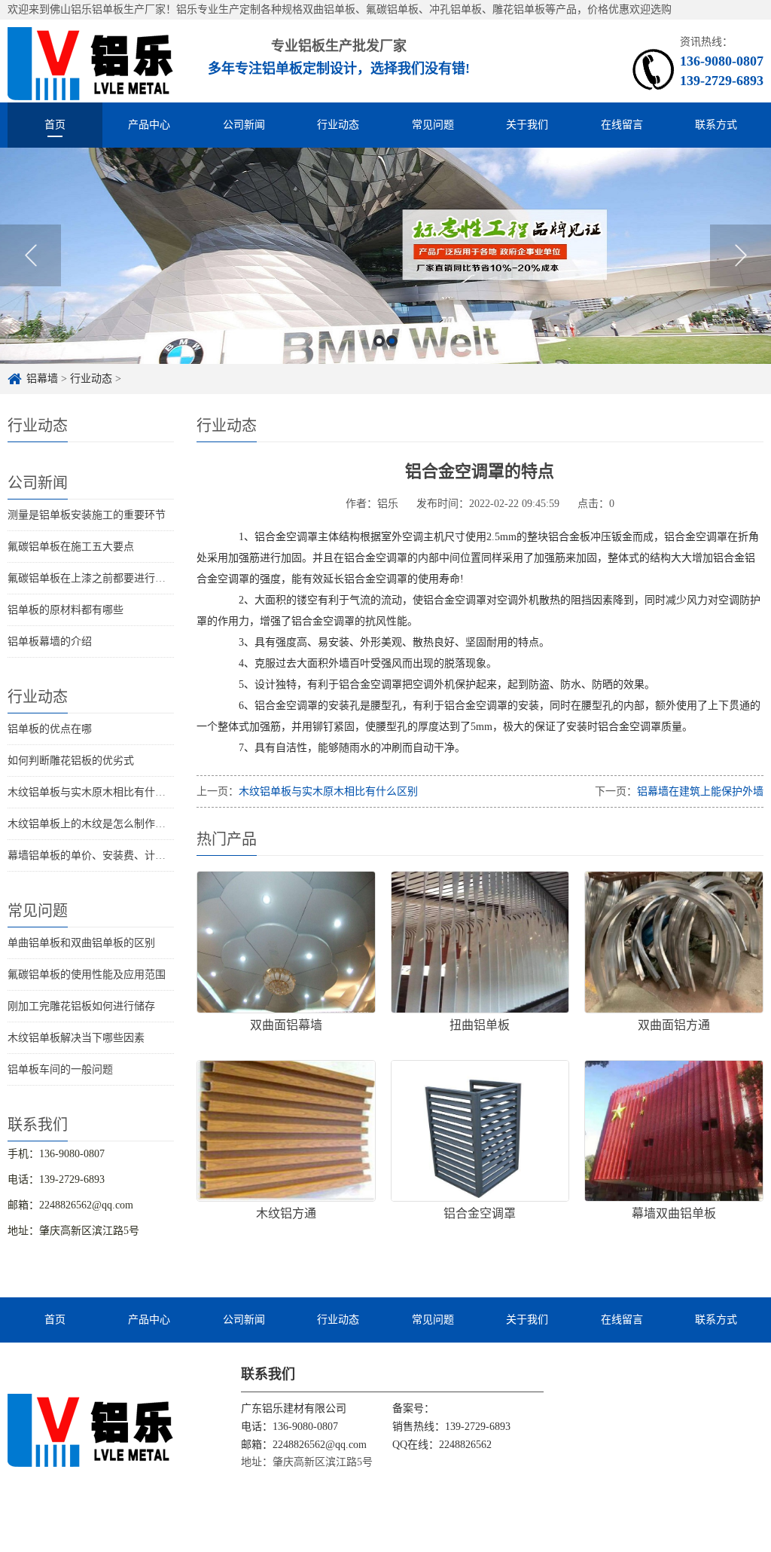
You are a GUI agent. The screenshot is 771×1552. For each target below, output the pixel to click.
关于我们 (527, 124)
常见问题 (433, 124)
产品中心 (149, 124)
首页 (55, 124)
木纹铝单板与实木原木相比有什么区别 (97, 792)
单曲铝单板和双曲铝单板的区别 (81, 943)
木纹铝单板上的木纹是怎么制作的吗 (92, 823)
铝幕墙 (42, 378)
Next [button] (740, 255)
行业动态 (338, 124)
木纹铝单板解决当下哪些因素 (76, 1037)
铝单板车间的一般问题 (60, 1069)
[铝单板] (91, 61)
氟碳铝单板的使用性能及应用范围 (87, 974)
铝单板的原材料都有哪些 (65, 610)
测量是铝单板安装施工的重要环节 (87, 515)
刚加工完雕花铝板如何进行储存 (81, 1006)
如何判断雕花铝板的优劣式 (71, 760)
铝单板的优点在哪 (50, 729)
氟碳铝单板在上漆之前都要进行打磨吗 (97, 578)
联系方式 (716, 124)
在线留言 (622, 124)
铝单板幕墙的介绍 (50, 641)
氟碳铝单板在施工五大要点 (71, 546)
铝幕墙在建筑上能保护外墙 (700, 791)
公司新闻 (244, 124)
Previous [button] (30, 255)
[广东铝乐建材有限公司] (91, 1429)
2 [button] (392, 341)
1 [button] (379, 341)
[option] (385, 256)
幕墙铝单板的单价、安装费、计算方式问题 (108, 855)
